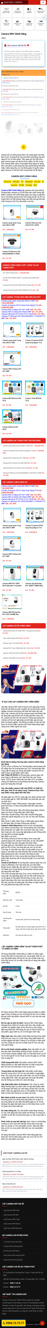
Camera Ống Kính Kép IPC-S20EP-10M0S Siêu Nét (34, 585)
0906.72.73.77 (15, 1287)
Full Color (37, 182)
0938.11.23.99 (15, 1283)
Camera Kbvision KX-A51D (10, 428)
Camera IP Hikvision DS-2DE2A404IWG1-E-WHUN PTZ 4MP (11, 253)
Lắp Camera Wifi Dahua (12, 1224)
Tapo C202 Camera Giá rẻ (16, 638)
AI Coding (29, 185)
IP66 (35, 185)
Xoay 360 (14, 185)
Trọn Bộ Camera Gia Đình (13, 1242)
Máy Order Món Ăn (9, 1184)
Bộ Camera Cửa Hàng (11, 1251)
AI (42, 182)
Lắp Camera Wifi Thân (12, 1219)
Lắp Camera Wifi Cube (12, 1210)
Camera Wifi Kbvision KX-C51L (11, 399)
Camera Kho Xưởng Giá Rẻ (13, 1246)
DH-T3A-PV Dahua (16, 273)
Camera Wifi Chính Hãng (24, 176)
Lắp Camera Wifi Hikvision (13, 1228)
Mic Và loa (7, 182)
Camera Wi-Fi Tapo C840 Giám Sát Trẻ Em (21, 648)
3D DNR (21, 185)
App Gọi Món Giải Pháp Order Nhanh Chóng (18, 1159)
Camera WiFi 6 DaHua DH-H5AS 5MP (22, 312)
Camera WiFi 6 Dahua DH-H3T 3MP (21, 310)
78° (22, 182)
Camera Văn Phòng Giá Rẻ (13, 1260)
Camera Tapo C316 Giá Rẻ (16, 643)
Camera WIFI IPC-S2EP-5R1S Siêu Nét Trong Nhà (11, 585)
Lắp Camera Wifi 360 (11, 1215)
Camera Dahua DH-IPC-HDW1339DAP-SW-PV (21, 290)
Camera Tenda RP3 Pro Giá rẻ (17, 658)
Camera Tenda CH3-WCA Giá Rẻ (20, 653)
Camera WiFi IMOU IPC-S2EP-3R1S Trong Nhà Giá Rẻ (22, 632)
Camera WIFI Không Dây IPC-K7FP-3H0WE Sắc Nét (11, 613)
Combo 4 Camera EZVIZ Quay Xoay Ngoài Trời (34, 341)
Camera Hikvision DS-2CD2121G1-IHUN (33, 224)
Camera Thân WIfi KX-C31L (33, 399)
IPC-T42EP (4, 91)
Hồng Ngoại (29, 182)
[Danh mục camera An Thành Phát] (43, 2)
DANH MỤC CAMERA (13, 2)
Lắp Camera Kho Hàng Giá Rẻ (14, 1255)
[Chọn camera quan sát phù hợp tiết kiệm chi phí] (44, 17)
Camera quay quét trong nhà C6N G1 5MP (11, 224)
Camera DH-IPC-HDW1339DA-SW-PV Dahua (22, 285)
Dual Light (16, 182)
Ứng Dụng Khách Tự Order (11, 1171)
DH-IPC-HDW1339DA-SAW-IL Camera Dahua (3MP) (21, 279)
